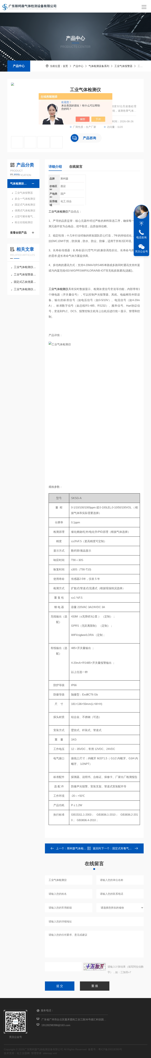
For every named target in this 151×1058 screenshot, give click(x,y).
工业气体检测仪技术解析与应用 (25, 267)
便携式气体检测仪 (25, 210)
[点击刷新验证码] (95, 966)
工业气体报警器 (123, 66)
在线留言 (75, 166)
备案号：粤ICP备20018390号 (105, 1049)
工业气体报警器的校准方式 (25, 274)
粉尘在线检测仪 (24, 222)
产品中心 (19, 66)
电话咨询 (141, 237)
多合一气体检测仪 (25, 198)
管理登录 (36, 1053)
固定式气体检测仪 (25, 204)
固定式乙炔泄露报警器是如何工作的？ (25, 281)
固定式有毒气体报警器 (126, 848)
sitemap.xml (50, 1053)
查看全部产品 (18, 232)
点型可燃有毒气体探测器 (25, 216)
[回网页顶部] (141, 224)
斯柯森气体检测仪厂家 (81, 848)
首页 (65, 66)
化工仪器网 (23, 1053)
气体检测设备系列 (99, 66)
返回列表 (97, 849)
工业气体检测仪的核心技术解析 (25, 289)
